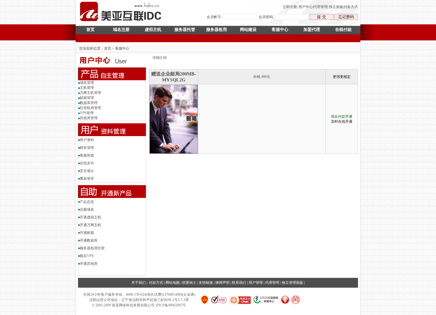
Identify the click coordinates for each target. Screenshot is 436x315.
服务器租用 (216, 29)
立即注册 (290, 7)
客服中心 (280, 29)
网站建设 (248, 29)
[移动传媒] (121, 23)
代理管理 (320, 7)
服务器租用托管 (92, 248)
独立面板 (336, 7)
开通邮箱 (87, 233)
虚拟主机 (153, 29)
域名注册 (121, 29)
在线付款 (343, 29)
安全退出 (87, 171)
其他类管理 (89, 118)
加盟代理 (311, 29)
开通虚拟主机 (90, 217)
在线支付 (87, 163)
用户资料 (87, 140)
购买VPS (87, 256)
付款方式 (351, 7)
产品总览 (87, 202)
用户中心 (305, 7)
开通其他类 (89, 264)
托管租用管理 (90, 108)
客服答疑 (87, 155)
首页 (90, 29)
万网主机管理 (90, 93)
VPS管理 (87, 113)
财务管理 (87, 148)
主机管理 (87, 88)
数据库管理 (89, 103)
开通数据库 (89, 240)
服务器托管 (184, 29)
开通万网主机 (90, 225)
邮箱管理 (87, 98)
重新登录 (87, 179)
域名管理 (87, 83)
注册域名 (87, 209)
